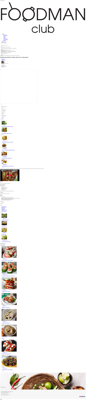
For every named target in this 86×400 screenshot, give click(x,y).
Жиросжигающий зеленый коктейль (6, 241)
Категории (3, 34)
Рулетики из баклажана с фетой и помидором (7, 369)
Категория (2, 49)
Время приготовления (3, 50)
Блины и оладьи (4, 206)
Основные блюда (4, 209)
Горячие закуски (5, 232)
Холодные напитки (5, 240)
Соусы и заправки (6, 39)
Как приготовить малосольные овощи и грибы (7, 126)
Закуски (4, 37)
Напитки (5, 40)
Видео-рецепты (5, 35)
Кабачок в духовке (4, 234)
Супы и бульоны (5, 38)
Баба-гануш (3, 338)
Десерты (3, 208)
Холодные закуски (5, 218)
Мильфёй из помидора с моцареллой (6, 291)
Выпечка (5, 36)
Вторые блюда (3, 59)
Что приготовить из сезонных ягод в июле (7, 133)
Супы (3, 140)
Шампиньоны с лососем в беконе (6, 307)
